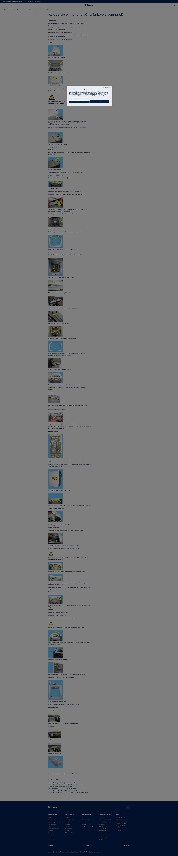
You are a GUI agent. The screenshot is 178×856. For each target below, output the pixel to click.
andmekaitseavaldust (77, 98)
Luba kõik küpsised (99, 101)
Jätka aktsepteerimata (107, 87)
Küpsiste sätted (78, 101)
